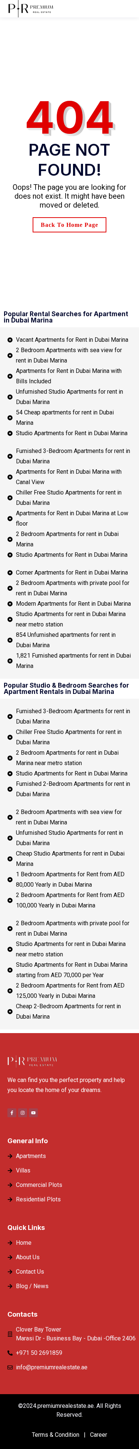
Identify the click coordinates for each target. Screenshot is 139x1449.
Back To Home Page (69, 225)
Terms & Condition (55, 1434)
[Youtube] (33, 1112)
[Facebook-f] (11, 1112)
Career (98, 1434)
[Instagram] (22, 1112)
